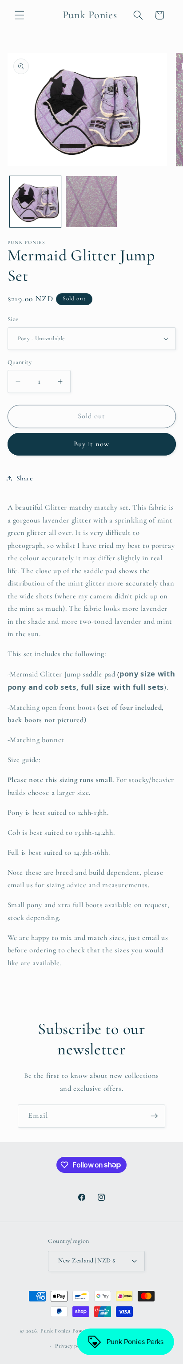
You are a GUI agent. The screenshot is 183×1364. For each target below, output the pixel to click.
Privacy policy (72, 1346)
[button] (19, 15)
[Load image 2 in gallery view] (91, 201)
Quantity (20, 362)
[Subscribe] (154, 1116)
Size (13, 319)
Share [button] (24, 478)
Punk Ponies (55, 1331)
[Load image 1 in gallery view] (35, 201)
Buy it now (92, 444)
